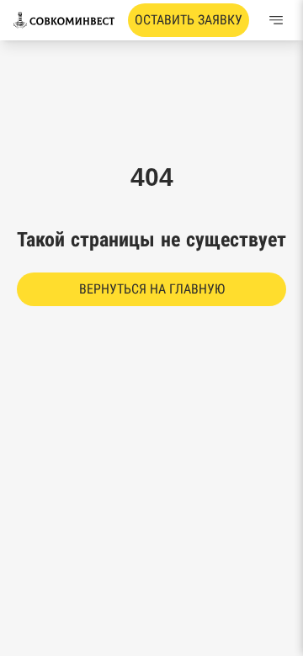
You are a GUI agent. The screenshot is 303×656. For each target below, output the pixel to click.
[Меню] (276, 20)
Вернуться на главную (152, 289)
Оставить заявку (188, 20)
